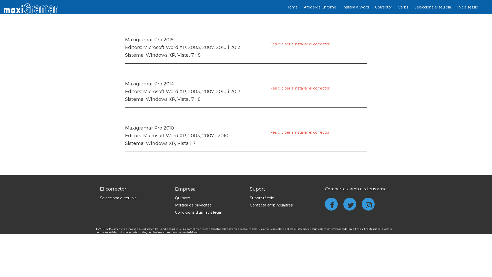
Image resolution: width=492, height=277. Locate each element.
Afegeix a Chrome (320, 7)
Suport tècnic (262, 198)
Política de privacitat (193, 205)
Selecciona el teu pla (432, 7)
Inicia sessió (467, 7)
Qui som (182, 198)
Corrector (383, 7)
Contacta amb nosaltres (271, 205)
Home (292, 7)
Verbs (403, 7)
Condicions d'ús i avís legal (198, 212)
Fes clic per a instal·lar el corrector (300, 44)
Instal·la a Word (355, 7)
